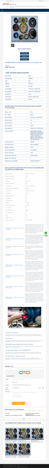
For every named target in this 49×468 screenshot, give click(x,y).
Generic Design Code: (10, 150)
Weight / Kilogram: (9, 147)
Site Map (14, 465)
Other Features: (8, 125)
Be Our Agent (24, 59)
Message (7, 391)
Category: (7, 86)
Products (8, 12)
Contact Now (24, 53)
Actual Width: (8, 89)
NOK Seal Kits (12, 12)
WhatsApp (24, 56)
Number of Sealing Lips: (10, 158)
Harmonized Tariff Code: (10, 155)
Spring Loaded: (8, 120)
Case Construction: (9, 144)
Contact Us (10, 465)
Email (6, 379)
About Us (5, 465)
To (6, 382)
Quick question (6, 388)
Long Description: (9, 131)
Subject (7, 385)
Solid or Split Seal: (9, 152)
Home (4, 12)
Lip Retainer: (8, 96)
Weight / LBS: (8, 112)
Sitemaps (19, 465)
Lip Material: (8, 94)
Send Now (18, 403)
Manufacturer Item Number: (11, 161)
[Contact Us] (46, 234)
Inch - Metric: (8, 114)
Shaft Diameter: (8, 128)
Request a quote (9, 0)
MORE (23, 419)
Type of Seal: (8, 99)
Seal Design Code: (9, 142)
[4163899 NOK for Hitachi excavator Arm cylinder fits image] (24, 29)
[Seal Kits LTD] (5, 4)
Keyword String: (8, 123)
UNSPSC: (7, 83)
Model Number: (8, 78)
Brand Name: (8, 76)
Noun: (6, 81)
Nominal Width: (8, 117)
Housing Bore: (8, 91)
